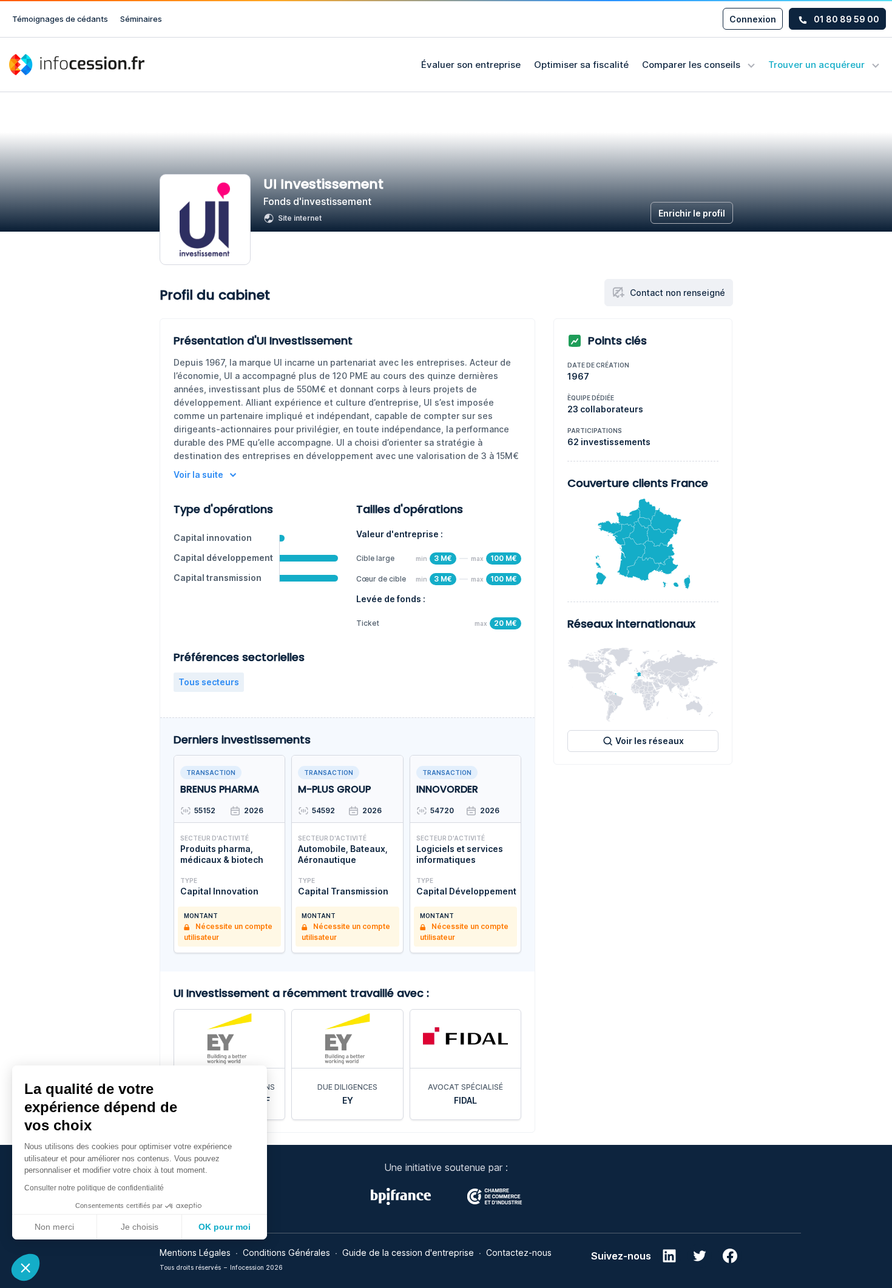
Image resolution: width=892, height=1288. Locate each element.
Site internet (300, 218)
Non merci (54, 1227)
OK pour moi (224, 1227)
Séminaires (141, 19)
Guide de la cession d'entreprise (408, 1252)
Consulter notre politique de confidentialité (94, 1188)
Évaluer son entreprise (471, 64)
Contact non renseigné (677, 292)
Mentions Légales (195, 1252)
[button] (25, 1267)
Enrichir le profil (691, 213)
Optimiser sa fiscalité (581, 64)
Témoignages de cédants (60, 19)
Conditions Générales (286, 1252)
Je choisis (139, 1227)
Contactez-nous (519, 1252)
